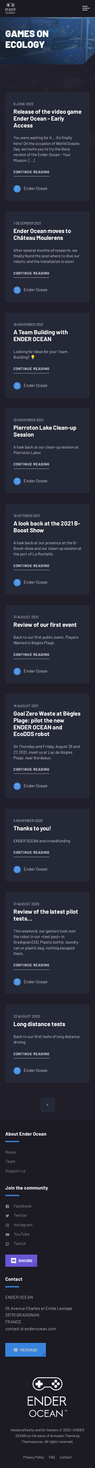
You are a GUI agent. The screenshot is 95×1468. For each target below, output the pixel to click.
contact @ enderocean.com (30, 1328)
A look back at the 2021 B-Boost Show (46, 526)
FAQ (52, 1457)
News (10, 1151)
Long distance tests (39, 1023)
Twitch (20, 1243)
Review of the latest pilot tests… (45, 915)
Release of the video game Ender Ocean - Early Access (47, 118)
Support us (15, 1170)
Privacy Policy (33, 1457)
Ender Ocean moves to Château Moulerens (42, 234)
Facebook (23, 1205)
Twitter (20, 1215)
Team (10, 1161)
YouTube (22, 1233)
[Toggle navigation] (86, 8)
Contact (66, 1457)
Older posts (47, 1104)
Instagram (23, 1224)
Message (27, 1349)
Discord (25, 1260)
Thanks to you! (32, 828)
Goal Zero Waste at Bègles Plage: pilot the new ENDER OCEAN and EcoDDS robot (46, 723)
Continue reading (31, 171)
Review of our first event (45, 624)
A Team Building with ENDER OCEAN (40, 335)
